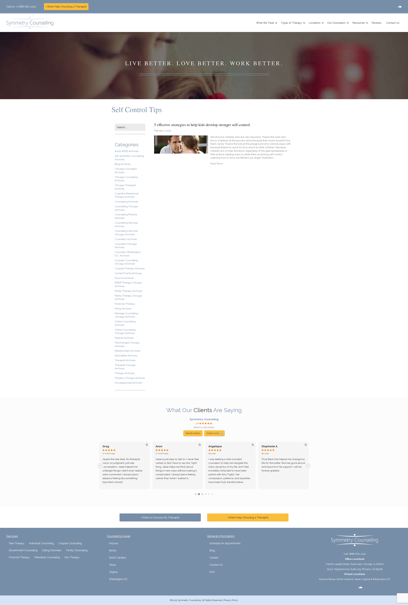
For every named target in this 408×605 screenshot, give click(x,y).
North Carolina (117, 557)
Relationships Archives (127, 350)
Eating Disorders (51, 550)
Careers (213, 557)
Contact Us (392, 22)
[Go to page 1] (199, 494)
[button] (276, 22)
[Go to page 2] (202, 494)
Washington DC (118, 579)
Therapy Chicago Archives (130, 378)
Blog (212, 550)
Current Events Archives (128, 273)
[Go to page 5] (212, 494)
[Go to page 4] (209, 494)
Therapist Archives (125, 360)
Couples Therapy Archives (130, 268)
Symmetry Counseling (204, 419)
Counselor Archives (126, 239)
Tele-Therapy (16, 543)
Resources (358, 22)
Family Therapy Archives (128, 291)
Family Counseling (76, 550)
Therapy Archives (124, 373)
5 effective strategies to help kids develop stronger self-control (202, 124)
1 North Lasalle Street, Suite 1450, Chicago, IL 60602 (355, 564)
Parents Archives (124, 337)
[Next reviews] (307, 465)
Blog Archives (122, 164)
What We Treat (265, 22)
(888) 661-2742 (357, 553)
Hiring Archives (123, 308)
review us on (213, 433)
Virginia (113, 571)
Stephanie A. (270, 446)
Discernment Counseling (23, 550)
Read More (216, 163)
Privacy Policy (231, 600)
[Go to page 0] (196, 494)
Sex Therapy (72, 557)
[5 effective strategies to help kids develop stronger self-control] (181, 144)
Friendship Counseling (47, 557)
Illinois (112, 550)
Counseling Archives (126, 201)
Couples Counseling (70, 543)
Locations (315, 22)
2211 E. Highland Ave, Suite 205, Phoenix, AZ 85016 (355, 569)
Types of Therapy (291, 22)
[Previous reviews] (100, 465)
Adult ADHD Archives (126, 151)
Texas (112, 564)
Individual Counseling (41, 543)
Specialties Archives (126, 355)
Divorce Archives (124, 278)
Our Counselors (336, 22)
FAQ (212, 571)
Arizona (113, 543)
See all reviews (193, 433)
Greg (105, 446)
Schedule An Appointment (224, 543)
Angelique (215, 446)
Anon (159, 446)
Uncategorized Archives (128, 382)
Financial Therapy (125, 303)
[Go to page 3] (205, 494)
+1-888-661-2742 (26, 6)
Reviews (377, 22)
